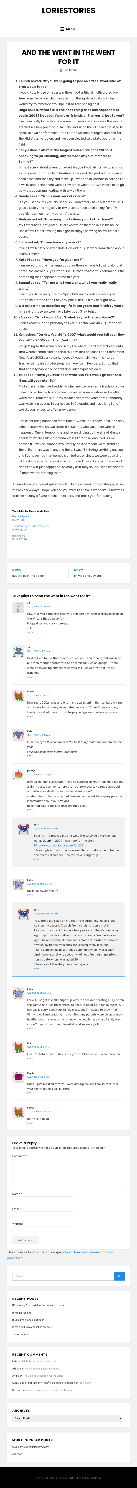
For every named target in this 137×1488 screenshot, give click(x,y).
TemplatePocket (67, 1478)
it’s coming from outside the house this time (38, 1305)
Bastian (16, 1390)
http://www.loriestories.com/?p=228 (58, 845)
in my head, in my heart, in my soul (32, 1327)
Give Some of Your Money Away (30, 1447)
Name (17, 1194)
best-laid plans (20, 516)
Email (16, 1209)
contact (17, 1454)
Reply (30, 632)
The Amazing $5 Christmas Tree (30, 526)
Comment (19, 1156)
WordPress (95, 1478)
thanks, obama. (21, 1334)
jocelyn (31, 770)
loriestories (68, 10)
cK (28, 603)
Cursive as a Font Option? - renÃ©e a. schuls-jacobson (43, 1382)
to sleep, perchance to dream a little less (48, 1390)
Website (17, 1224)
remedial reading (21, 1312)
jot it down (85, 1382)
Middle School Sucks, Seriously (38, 1361)
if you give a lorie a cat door (28, 1319)
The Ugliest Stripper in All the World (43, 1375)
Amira (15, 1375)
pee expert (18, 535)
